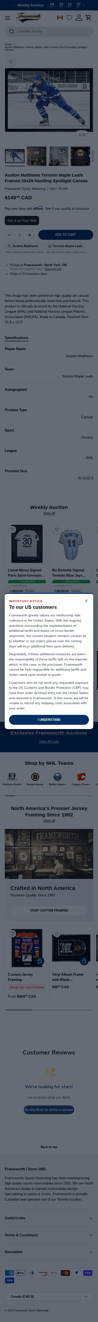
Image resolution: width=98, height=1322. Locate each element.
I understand (49, 719)
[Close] (86, 601)
